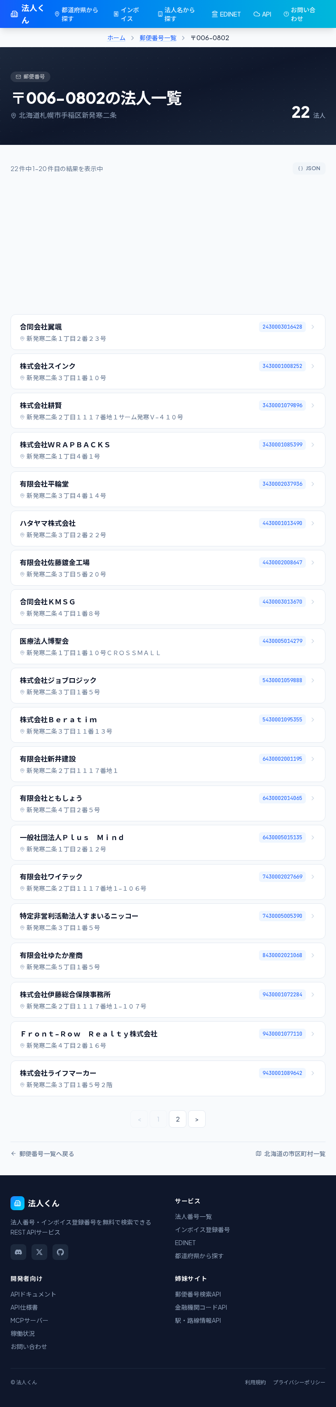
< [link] (139, 1119)
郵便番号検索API (198, 1294)
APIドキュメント (33, 1294)
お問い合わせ (303, 14)
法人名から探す (179, 14)
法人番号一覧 (193, 1216)
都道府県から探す (80, 14)
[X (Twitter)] (39, 1252)
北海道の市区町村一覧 (295, 1153)
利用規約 (255, 1382)
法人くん (33, 14)
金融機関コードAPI (201, 1307)
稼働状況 (22, 1333)
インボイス (130, 14)
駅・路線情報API (198, 1320)
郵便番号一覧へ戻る (46, 1153)
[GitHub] (60, 1252)
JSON (313, 168)
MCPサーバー (29, 1320)
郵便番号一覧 (158, 37)
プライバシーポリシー (299, 1382)
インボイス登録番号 (202, 1229)
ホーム (116, 37)
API (266, 14)
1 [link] (158, 1119)
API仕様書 (24, 1307)
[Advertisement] (168, 244)
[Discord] (18, 1252)
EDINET (230, 14)
